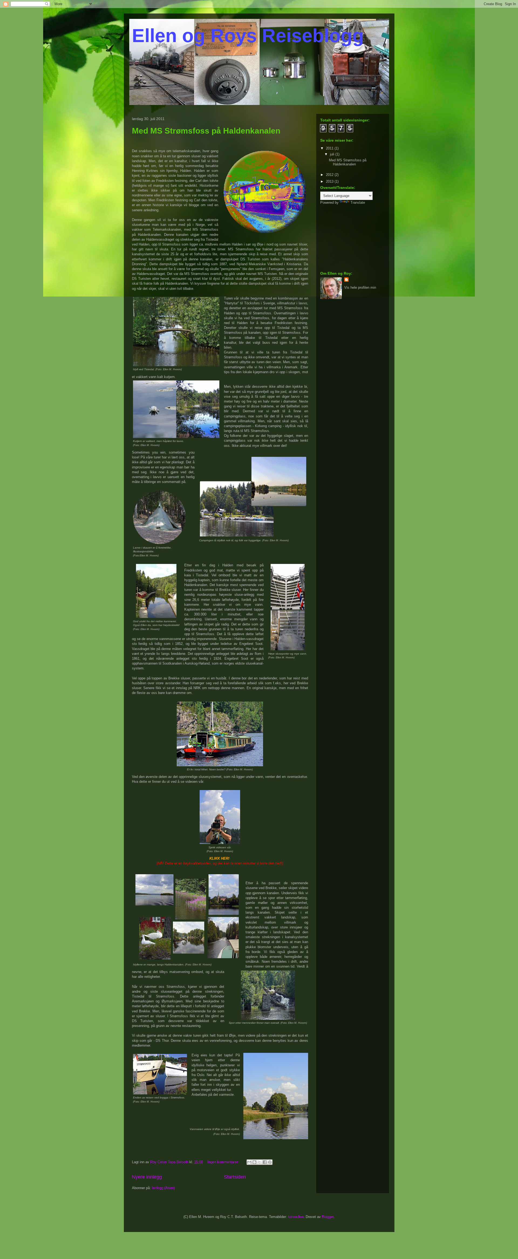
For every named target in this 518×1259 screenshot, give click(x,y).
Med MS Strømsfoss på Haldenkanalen (206, 130)
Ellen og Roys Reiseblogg (248, 35)
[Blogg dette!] (254, 1162)
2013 (330, 181)
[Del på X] (259, 1162)
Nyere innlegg (147, 1177)
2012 (330, 175)
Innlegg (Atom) (163, 1188)
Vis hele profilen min (360, 287)
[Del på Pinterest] (269, 1162)
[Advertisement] (347, 237)
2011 (330, 148)
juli (332, 154)
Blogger (327, 1217)
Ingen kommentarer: (223, 1162)
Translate (357, 202)
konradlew (296, 1217)
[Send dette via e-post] (249, 1162)
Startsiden (235, 1177)
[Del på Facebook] (264, 1162)
